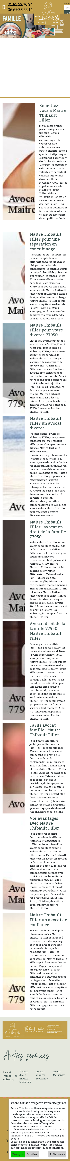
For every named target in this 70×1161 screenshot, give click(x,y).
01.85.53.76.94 (20, 4)
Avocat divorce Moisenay (42, 1075)
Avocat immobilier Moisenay (10, 1076)
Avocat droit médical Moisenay (25, 1077)
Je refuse (32, 1154)
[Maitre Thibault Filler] (47, 13)
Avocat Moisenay (59, 1073)
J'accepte (17, 1154)
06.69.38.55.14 (20, 9)
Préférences (57, 1154)
